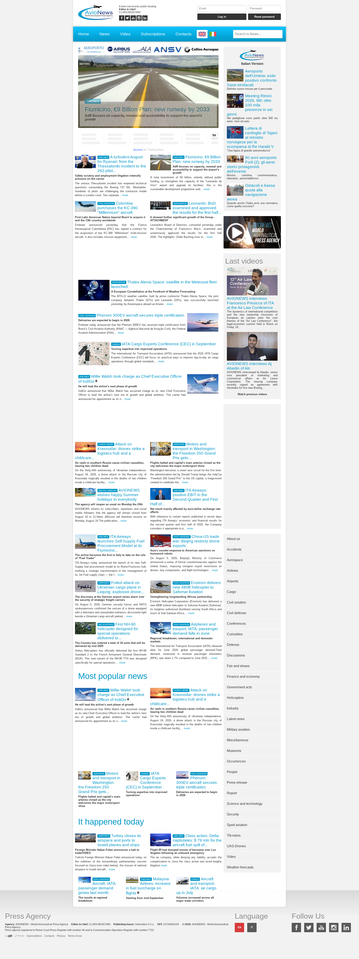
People (232, 772)
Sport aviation (237, 825)
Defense (233, 645)
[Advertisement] (148, 258)
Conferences (236, 623)
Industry (233, 708)
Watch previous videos (252, 394)
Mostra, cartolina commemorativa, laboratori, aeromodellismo (252, 167)
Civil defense (236, 613)
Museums (234, 750)
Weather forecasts (240, 867)
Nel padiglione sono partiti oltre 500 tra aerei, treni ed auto (252, 108)
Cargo (231, 592)
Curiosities (235, 634)
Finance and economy (243, 676)
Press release (237, 782)
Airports (232, 581)
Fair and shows (238, 666)
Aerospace (235, 560)
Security (233, 814)
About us (233, 539)
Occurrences (236, 761)
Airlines (232, 570)
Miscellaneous (237, 740)
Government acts (239, 687)
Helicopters (235, 698)
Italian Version (252, 63)
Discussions (236, 655)
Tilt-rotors (234, 835)
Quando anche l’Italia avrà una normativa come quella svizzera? (252, 195)
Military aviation (238, 729)
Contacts (184, 34)
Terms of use (75, 935)
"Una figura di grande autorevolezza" (252, 139)
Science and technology (244, 803)
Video (125, 34)
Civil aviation (236, 602)
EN (239, 927)
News (105, 34)
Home (83, 34)
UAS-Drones (236, 846)
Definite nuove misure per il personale (252, 79)
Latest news (236, 719)
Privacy (61, 935)
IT (252, 927)
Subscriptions (153, 34)
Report (232, 793)
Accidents (234, 549)
